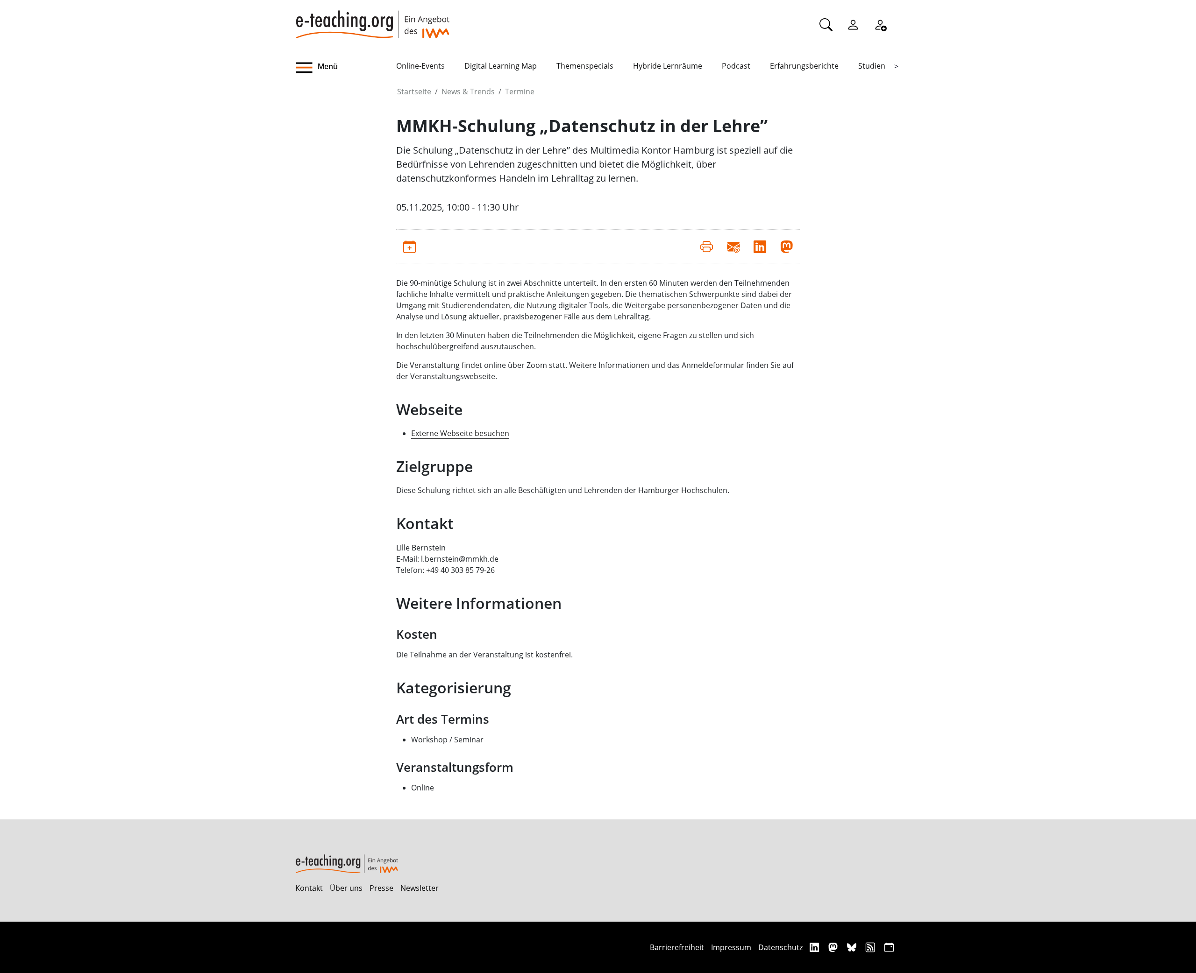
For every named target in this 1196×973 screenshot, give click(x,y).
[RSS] (871, 947)
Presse (381, 888)
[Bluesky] (853, 947)
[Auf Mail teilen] (733, 246)
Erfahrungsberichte (804, 66)
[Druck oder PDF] (706, 246)
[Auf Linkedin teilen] (760, 246)
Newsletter (419, 888)
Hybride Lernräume (667, 66)
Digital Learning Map (500, 66)
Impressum (731, 947)
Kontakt (309, 888)
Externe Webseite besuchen (460, 433)
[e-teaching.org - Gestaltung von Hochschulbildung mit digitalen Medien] (372, 19)
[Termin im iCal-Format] (409, 246)
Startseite (414, 91)
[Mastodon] (834, 947)
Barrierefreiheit (677, 947)
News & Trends (468, 91)
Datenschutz (780, 947)
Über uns (346, 888)
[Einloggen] (853, 24)
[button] (345, 68)
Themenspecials (584, 66)
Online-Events (420, 66)
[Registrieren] (880, 24)
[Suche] (826, 24)
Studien (871, 66)
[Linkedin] (815, 947)
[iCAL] (889, 947)
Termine (519, 91)
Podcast (736, 66)
